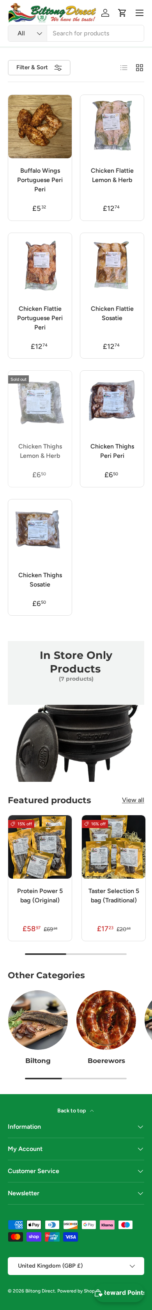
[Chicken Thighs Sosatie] (40, 531)
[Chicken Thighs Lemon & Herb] (40, 402)
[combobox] (76, 33)
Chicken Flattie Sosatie (112, 313)
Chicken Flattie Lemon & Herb (112, 175)
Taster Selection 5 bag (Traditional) (113, 895)
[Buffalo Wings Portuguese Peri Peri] (40, 126)
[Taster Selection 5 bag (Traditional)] (113, 847)
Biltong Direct (40, 1291)
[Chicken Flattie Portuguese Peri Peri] (40, 264)
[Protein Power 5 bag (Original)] (40, 847)
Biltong (38, 1061)
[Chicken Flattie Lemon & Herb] (112, 126)
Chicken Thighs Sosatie (40, 579)
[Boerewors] (106, 1020)
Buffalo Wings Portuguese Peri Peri (40, 180)
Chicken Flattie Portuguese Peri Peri (40, 318)
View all (133, 800)
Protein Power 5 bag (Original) (40, 895)
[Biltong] (38, 1020)
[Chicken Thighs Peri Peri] (112, 402)
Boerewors (106, 1061)
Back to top (72, 1110)
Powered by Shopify (78, 1291)
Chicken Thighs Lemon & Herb (40, 451)
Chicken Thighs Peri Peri (112, 451)
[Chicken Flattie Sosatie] (112, 264)
